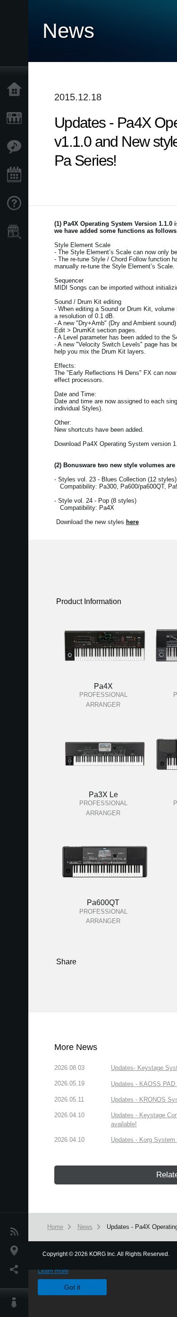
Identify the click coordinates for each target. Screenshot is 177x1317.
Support (16, 203)
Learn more (53, 1270)
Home (16, 90)
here (132, 521)
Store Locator (16, 232)
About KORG (16, 1303)
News (16, 1231)
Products (16, 118)
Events (16, 175)
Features (16, 147)
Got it (72, 1287)
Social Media (16, 1269)
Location (16, 1250)
